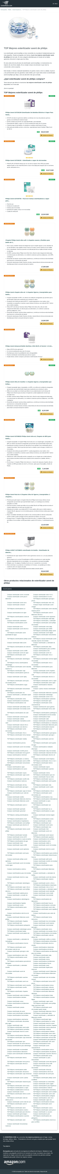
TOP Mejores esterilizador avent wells (18, 1027)
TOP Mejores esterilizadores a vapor (17, 1087)
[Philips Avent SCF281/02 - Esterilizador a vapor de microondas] (29, 149)
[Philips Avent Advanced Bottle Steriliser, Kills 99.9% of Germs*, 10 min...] (29, 338)
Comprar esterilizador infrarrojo (42, 1069)
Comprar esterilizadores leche (41, 1043)
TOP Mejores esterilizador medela (17, 739)
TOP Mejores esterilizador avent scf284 (18, 761)
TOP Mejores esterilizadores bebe (17, 1069)
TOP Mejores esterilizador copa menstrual (19, 1073)
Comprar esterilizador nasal (41, 965)
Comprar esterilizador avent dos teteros (44, 877)
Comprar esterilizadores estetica (16, 869)
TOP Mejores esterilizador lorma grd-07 (18, 753)
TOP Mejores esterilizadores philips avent (19, 638)
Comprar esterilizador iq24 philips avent (18, 706)
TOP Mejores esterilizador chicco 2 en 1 (44, 761)
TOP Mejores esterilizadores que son (44, 775)
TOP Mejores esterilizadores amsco (43, 1049)
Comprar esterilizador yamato (15, 1007)
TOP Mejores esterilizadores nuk (16, 702)
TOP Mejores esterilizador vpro (16, 1041)
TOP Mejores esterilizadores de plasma (44, 1051)
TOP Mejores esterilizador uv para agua (44, 1035)
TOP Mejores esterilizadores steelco (17, 1110)
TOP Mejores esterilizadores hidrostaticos (45, 799)
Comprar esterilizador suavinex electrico (44, 1053)
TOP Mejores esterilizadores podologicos (45, 712)
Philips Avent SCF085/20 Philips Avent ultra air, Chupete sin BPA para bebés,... (28, 437)
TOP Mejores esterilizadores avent (17, 622)
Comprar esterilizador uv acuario (42, 1112)
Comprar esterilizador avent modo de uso (19, 1102)
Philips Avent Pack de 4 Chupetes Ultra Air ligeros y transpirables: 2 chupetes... (27, 495)
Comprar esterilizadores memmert (17, 755)
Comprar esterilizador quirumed (16, 811)
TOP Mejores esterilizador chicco (16, 733)
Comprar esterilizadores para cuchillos (44, 648)
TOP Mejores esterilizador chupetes (17, 921)
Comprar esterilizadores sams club (17, 955)
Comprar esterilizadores (40, 863)
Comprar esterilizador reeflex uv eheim (44, 939)
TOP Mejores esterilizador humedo (17, 835)
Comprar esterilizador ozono (15, 905)
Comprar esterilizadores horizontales (17, 1015)
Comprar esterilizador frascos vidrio (43, 777)
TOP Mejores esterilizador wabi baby (43, 618)
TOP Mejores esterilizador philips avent (44, 630)
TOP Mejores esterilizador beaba (16, 931)
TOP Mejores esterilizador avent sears (18, 1085)
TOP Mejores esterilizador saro (42, 823)
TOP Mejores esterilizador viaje (16, 670)
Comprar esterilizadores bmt (41, 650)
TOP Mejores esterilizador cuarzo (43, 1108)
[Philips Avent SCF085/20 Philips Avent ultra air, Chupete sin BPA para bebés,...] (29, 428)
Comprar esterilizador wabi (41, 719)
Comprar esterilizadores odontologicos (18, 899)
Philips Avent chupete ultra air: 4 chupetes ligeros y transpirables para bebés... (28, 293)
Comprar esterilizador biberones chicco (44, 1011)
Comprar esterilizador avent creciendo (18, 594)
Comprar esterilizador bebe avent (16, 642)
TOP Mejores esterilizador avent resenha (19, 985)
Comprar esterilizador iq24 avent (42, 859)
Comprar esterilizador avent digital (43, 632)
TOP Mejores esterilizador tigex (42, 1019)
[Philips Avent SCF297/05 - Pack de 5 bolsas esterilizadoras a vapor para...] (29, 188)
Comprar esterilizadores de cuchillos (43, 839)
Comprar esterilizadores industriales (43, 947)
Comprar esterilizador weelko (15, 797)
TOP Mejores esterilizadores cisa (42, 797)
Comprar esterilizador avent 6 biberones (44, 971)
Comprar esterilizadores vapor (16, 767)
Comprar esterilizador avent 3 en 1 (43, 696)
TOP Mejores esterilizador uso (16, 692)
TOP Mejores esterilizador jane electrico (18, 1112)
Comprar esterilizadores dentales (16, 997)
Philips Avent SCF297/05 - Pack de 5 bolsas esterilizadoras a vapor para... (27, 200)
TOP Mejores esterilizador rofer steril (44, 1041)
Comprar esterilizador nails (15, 1025)
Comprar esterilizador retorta (41, 773)
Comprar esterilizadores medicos (42, 1087)
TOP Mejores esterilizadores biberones (18, 1035)
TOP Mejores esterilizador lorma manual (18, 735)
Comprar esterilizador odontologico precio (19, 929)
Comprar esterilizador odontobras (16, 620)
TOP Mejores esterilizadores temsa (43, 985)
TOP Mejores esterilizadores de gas (17, 841)
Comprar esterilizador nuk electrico (17, 727)
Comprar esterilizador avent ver (42, 653)
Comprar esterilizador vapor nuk (42, 1100)
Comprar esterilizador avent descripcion (44, 1061)
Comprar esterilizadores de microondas (44, 714)
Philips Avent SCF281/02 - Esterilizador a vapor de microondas (25, 160)
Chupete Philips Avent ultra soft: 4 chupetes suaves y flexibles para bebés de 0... (27, 241)
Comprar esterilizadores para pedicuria (44, 1039)
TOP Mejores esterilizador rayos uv (43, 779)
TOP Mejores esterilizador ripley (42, 1013)
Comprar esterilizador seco (15, 626)
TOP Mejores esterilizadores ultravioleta (44, 941)
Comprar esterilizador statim (41, 957)
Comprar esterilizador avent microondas (18, 747)
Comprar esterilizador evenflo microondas (45, 861)
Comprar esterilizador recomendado (17, 1049)
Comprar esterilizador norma (41, 959)
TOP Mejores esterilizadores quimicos (18, 672)
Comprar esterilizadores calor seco (43, 1098)
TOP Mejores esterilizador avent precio (44, 1110)
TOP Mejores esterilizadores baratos (43, 1102)
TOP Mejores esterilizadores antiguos (44, 1095)
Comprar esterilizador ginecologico (17, 1114)
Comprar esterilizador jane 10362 (42, 628)
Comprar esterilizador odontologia (43, 694)
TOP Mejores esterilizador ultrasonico (18, 1071)
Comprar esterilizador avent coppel (43, 1083)
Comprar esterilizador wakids (15, 719)
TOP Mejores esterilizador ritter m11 (43, 602)
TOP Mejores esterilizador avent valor (44, 1093)
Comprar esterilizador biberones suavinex (45, 692)
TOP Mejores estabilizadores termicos (18, 1089)
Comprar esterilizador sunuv (15, 1001)
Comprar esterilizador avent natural (43, 835)
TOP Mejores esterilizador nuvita (42, 1055)
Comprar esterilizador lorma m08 (42, 1063)
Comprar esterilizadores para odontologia (19, 1045)
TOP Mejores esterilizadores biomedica (44, 1089)
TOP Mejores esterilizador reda (42, 785)
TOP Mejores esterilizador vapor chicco (18, 887)
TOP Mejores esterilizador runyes (17, 773)
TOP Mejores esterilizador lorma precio (18, 1061)
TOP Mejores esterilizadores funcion (17, 943)
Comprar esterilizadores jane (41, 1114)
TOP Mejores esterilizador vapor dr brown (19, 791)
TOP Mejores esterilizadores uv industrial (45, 723)
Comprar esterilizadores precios (16, 743)
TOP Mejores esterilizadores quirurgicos (44, 733)
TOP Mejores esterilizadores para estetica (45, 853)
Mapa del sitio (43, 1171)
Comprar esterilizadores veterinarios (17, 1019)
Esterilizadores (17, 9)
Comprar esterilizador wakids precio (17, 893)
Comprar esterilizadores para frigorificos (44, 1085)
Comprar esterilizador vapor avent (43, 1001)
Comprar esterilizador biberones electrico (19, 799)
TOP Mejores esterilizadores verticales (44, 905)
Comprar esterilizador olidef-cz (42, 843)
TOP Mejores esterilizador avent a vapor (44, 680)
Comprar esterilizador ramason (16, 604)
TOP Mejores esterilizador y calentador (44, 620)
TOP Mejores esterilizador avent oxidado (45, 1091)
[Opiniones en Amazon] (29, 157)
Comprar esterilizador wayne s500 (17, 845)
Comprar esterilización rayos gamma (43, 706)
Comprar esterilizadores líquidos (16, 903)
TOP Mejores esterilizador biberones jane (45, 725)
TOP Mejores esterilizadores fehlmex (44, 1031)
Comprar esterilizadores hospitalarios (18, 821)
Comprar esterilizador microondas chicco (45, 931)
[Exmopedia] (6, 3)
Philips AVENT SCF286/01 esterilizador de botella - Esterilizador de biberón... (27, 551)
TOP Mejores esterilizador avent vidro (44, 907)
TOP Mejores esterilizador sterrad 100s (44, 1037)
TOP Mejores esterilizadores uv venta (44, 1021)
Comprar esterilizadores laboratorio (17, 1051)
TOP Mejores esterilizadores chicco (43, 791)
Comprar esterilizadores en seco (42, 596)
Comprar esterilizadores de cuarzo (17, 769)
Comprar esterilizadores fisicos (42, 963)
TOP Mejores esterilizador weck (16, 1108)
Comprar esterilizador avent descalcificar (45, 721)
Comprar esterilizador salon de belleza (18, 995)
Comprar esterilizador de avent (16, 1011)
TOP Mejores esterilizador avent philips (18, 823)
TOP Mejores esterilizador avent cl (17, 805)
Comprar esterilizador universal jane (17, 716)
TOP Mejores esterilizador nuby (42, 955)
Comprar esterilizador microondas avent (18, 708)
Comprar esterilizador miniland (42, 1029)
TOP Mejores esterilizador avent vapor (44, 682)
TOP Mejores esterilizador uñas (42, 646)
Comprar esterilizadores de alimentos (18, 700)
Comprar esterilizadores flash (41, 716)
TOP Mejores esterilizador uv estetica (18, 759)
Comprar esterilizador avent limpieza (43, 759)
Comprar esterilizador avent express (43, 923)
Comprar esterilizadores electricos (43, 1071)
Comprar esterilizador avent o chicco (43, 883)
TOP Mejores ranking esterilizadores (17, 815)
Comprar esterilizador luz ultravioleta (43, 1081)
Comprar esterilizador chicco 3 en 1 (43, 887)
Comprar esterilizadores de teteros (43, 949)
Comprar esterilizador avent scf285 (17, 650)
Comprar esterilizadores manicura (17, 781)
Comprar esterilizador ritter (41, 829)
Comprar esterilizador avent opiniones (18, 849)
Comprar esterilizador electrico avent (43, 1023)
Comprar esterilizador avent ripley (17, 676)
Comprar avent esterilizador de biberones (19, 1013)
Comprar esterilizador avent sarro (17, 602)
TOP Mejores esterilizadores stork (17, 819)
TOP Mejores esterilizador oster (16, 1120)
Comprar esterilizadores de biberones (44, 961)
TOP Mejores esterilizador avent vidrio (44, 1033)
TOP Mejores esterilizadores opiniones (44, 698)
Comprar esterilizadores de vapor (16, 612)
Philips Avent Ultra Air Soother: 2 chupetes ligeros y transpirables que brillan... (28, 383)
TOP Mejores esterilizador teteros (17, 1057)
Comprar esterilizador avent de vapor (18, 653)
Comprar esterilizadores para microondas (19, 873)
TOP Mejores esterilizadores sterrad (43, 989)
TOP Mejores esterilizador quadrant (43, 837)
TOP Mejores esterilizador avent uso (17, 981)
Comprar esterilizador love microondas (44, 921)
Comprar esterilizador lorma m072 (17, 837)
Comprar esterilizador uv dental (42, 821)
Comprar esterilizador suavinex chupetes (45, 1025)
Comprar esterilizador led (14, 923)
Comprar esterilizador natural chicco (17, 725)
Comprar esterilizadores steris (42, 841)
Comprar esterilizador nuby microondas (44, 751)
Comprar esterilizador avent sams (43, 825)
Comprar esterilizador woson (15, 1091)
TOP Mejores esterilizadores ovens (43, 819)
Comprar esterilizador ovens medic (43, 893)
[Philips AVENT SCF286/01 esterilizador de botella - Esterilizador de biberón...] (29, 542)
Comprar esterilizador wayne (41, 767)
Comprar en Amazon (47, 135)
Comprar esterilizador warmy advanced (44, 1027)
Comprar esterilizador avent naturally (43, 891)
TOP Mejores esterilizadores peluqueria (18, 925)
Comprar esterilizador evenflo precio (17, 751)
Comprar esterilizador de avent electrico (18, 1043)
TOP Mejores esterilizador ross (42, 827)
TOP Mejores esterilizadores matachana (44, 885)
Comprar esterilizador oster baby (42, 626)
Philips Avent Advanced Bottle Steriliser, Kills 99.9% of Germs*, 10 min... (29, 346)
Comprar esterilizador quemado (16, 809)
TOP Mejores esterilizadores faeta (43, 995)
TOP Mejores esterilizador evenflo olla (18, 779)
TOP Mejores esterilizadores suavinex (18, 1116)
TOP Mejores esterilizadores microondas (45, 933)
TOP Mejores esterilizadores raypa (17, 684)
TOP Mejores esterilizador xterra (42, 929)
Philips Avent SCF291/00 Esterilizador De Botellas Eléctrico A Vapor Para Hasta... (29, 113)
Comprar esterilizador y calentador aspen (45, 889)
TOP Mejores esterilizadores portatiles (18, 1029)
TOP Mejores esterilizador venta (16, 698)
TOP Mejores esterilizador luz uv (42, 809)
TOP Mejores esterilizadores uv (16, 608)
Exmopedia (4, 9)
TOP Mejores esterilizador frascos (43, 903)
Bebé (9, 9)
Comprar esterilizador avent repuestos (44, 616)
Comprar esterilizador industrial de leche (44, 753)
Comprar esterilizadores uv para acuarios (19, 839)
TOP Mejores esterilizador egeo (42, 700)
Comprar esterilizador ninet (15, 843)
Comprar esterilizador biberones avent (18, 801)
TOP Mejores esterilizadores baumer (43, 727)
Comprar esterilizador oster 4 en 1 (43, 594)
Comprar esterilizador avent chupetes (44, 670)
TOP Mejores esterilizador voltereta (43, 987)
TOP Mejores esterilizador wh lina (17, 785)
